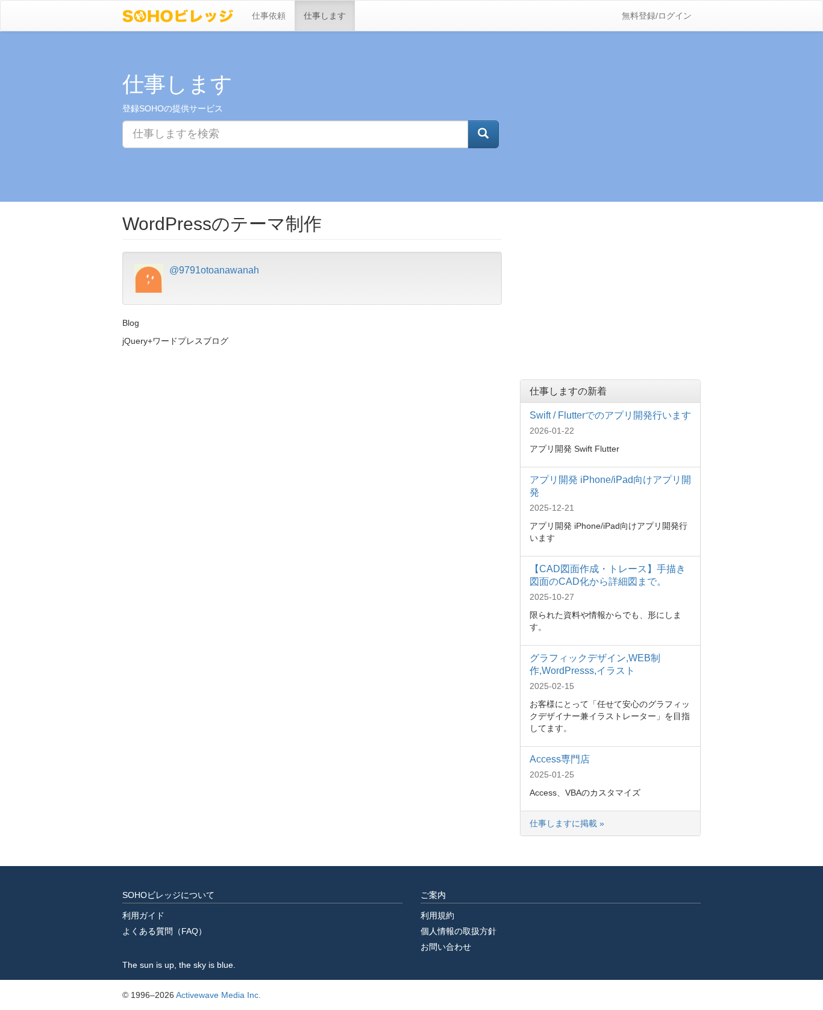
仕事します (325, 15)
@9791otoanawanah (214, 270)
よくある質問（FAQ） (164, 931)
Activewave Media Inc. (218, 995)
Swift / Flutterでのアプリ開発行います (610, 415)
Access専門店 (560, 759)
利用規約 (437, 915)
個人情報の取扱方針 (458, 931)
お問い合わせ (446, 947)
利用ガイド (143, 915)
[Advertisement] (610, 289)
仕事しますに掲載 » (568, 823)
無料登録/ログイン (657, 15)
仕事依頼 (269, 15)
